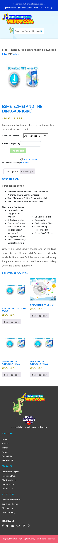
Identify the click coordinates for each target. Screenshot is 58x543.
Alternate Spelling (11, 143)
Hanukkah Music (9, 476)
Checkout (34, 8)
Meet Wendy (7, 508)
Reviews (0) (27, 171)
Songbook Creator (10, 504)
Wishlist (23, 8)
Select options (11, 321)
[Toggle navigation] (52, 19)
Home (4, 439)
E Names (25, 162)
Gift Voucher (7, 488)
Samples (5, 443)
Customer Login (9, 512)
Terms (5, 447)
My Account (11, 8)
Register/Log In (47, 8)
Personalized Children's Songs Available (29, 4)
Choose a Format (10, 135)
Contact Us (7, 456)
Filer (4, 54)
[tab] (12, 171)
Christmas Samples (10, 471)
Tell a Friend (7, 460)
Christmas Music (9, 480)
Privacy (5, 452)
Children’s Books (9, 484)
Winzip (17, 54)
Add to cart (18, 150)
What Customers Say (11, 499)
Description (12, 171)
